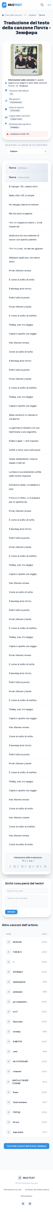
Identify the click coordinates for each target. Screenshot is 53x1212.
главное (17, 1071)
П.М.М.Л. (17, 952)
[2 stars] (22, 866)
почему (17, 1031)
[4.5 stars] (41, 866)
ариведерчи (19, 982)
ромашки (17, 992)
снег (15, 1051)
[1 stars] (14, 866)
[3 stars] (30, 866)
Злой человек (20, 1102)
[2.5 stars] (26, 866)
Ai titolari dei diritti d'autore (37, 1190)
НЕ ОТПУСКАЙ (20, 1061)
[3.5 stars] (33, 866)
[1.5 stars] (18, 866)
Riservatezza (26, 1196)
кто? (15, 1011)
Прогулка (18, 1021)
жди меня (18, 1132)
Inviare (11, 912)
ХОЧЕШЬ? (18, 972)
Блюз (15, 1092)
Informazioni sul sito (12, 1190)
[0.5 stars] (10, 866)
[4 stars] (37, 866)
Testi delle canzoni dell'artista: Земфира (26, 1146)
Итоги (16, 1122)
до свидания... (20, 1002)
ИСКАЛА (17, 942)
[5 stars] (45, 866)
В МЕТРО (17, 1041)
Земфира (32, 15)
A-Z (49, 5)
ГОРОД (16, 1112)
